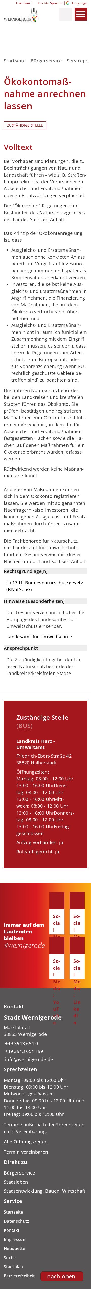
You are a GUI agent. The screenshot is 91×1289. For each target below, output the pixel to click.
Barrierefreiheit (19, 1276)
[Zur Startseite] (25, 15)
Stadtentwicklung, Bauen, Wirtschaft (45, 1191)
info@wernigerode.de (28, 1059)
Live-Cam (23, 3)
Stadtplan (13, 1266)
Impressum (15, 1239)
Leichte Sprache (50, 3)
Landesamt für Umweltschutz (39, 636)
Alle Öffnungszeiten (26, 1142)
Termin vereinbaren (26, 1152)
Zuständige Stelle (25, 125)
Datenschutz (16, 1221)
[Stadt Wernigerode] (45, 1038)
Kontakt (12, 1230)
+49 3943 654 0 (21, 1043)
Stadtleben (16, 1182)
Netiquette (14, 1248)
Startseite (15, 60)
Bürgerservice (46, 60)
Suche (10, 1257)
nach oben (61, 1276)
